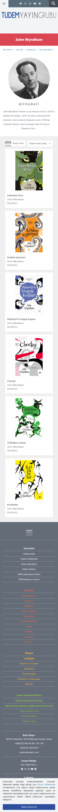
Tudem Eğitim (29, 596)
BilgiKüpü (29, 606)
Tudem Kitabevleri (29, 559)
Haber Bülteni (29, 569)
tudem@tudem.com (29, 752)
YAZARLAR (31, 50)
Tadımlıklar (29, 669)
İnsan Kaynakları (29, 564)
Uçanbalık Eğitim (29, 621)
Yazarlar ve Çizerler (29, 663)
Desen (29, 626)
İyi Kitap (29, 637)
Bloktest (29, 601)
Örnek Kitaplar (29, 674)
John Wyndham (46, 50)
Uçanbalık (29, 616)
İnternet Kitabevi (29, 716)
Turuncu (29, 642)
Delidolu (29, 631)
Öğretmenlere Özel (29, 711)
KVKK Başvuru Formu (29, 579)
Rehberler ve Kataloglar (29, 679)
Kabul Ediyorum (29, 807)
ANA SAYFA (7, 50)
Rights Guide (29, 721)
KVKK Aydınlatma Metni (29, 574)
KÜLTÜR (19, 50)
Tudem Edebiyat (29, 611)
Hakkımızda (29, 554)
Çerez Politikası (45, 784)
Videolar (29, 684)
